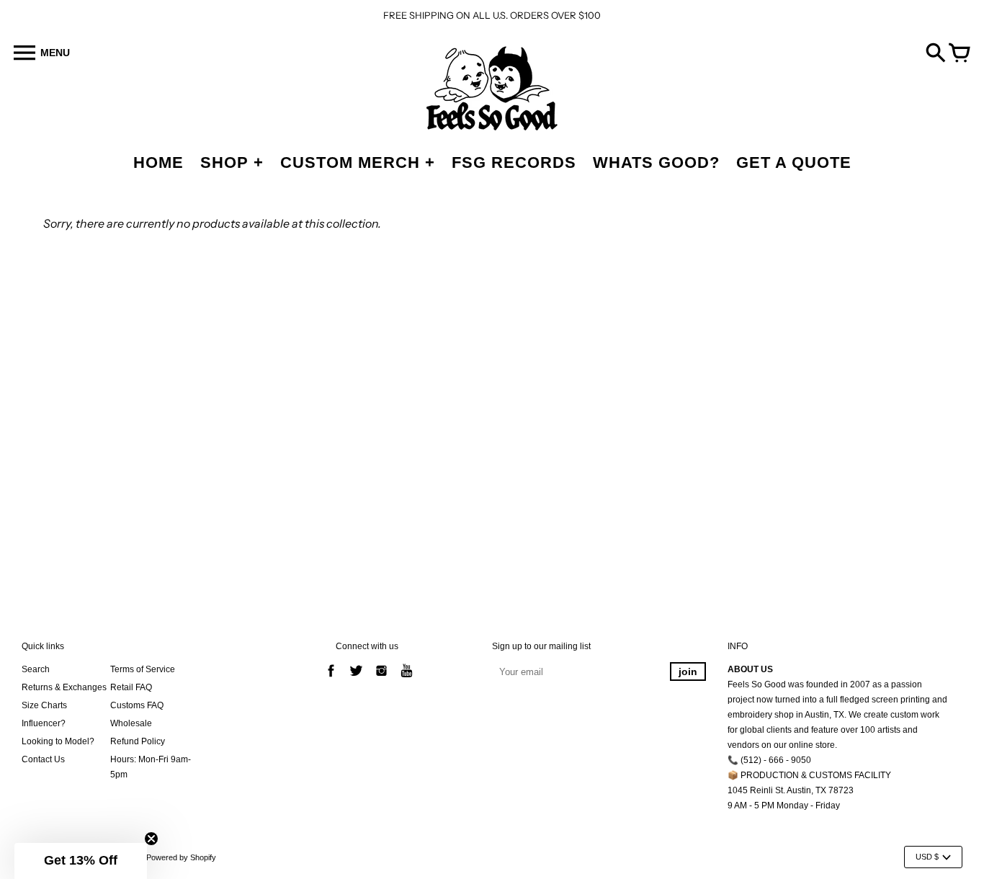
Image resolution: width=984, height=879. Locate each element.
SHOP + (232, 162)
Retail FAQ (131, 687)
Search (36, 669)
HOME (158, 162)
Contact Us (43, 759)
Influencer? (44, 723)
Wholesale (131, 723)
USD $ (927, 856)
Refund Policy (137, 741)
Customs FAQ (137, 705)
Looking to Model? (58, 741)
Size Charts (44, 705)
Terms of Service (142, 669)
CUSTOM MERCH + (357, 162)
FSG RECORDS (514, 162)
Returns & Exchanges (64, 687)
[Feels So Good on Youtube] (406, 679)
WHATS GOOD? (656, 162)
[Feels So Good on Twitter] (356, 679)
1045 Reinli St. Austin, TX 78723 (791, 790)
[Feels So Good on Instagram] (381, 679)
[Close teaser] (151, 838)
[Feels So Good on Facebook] (331, 679)
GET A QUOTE (793, 162)
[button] (80, 861)
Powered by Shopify (181, 857)
